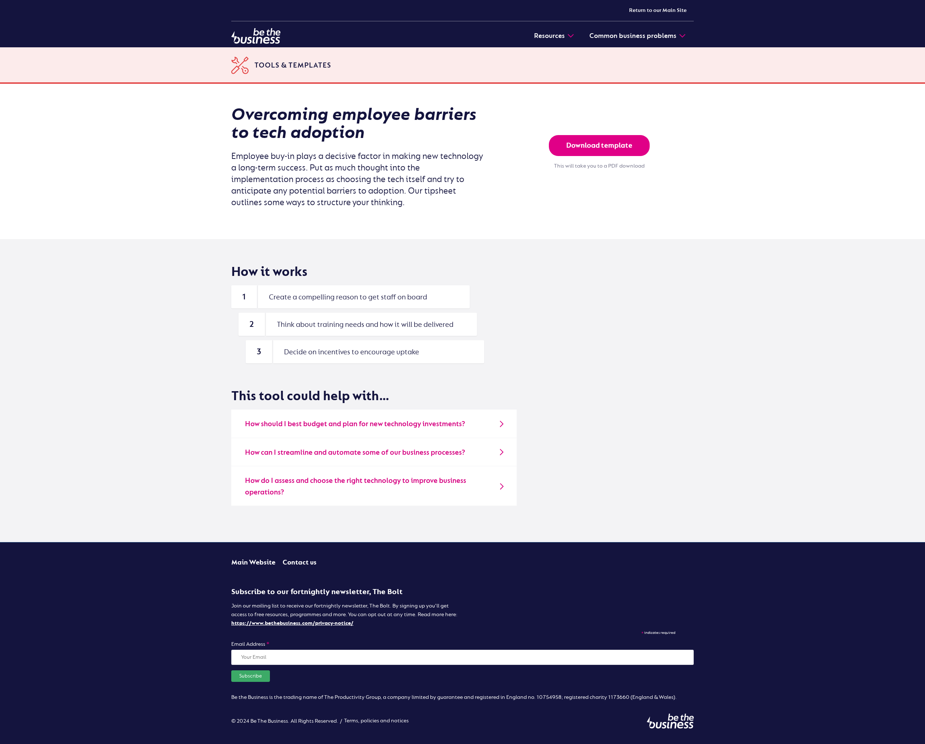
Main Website (253, 562)
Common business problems (632, 35)
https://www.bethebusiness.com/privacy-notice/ (292, 623)
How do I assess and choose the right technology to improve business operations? (355, 486)
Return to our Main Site (658, 10)
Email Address (250, 644)
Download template (599, 145)
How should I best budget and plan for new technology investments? (355, 423)
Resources (549, 35)
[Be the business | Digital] (255, 35)
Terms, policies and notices (376, 720)
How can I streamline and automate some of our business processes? (355, 452)
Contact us (300, 562)
